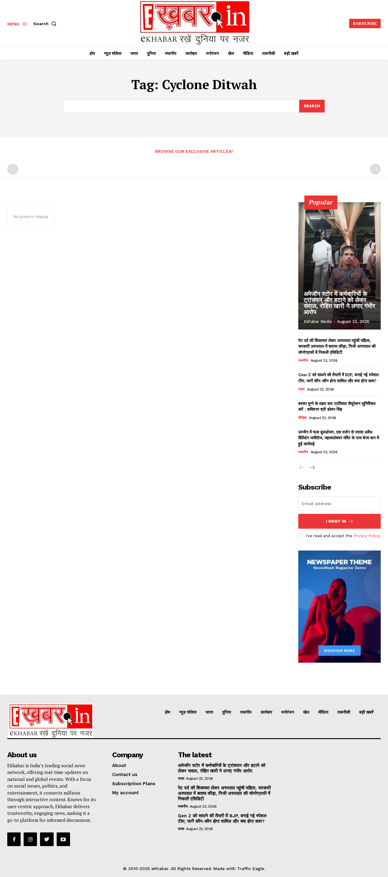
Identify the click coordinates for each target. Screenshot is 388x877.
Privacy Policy (366, 536)
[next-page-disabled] (375, 169)
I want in (336, 521)
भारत (301, 389)
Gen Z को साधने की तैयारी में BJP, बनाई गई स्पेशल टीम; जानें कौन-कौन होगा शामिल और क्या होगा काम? (338, 377)
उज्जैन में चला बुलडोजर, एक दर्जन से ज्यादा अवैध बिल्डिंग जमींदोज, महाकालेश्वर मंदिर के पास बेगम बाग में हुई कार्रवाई (338, 438)
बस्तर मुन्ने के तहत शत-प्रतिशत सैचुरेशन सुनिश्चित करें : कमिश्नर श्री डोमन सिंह (337, 406)
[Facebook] (14, 839)
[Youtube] (63, 839)
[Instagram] (30, 839)
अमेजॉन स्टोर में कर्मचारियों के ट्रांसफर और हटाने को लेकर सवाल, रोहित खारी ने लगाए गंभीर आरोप (339, 303)
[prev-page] (12, 169)
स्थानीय (303, 360)
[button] (46, 23)
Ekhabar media (318, 321)
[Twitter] (46, 839)
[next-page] (312, 467)
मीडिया (302, 418)
